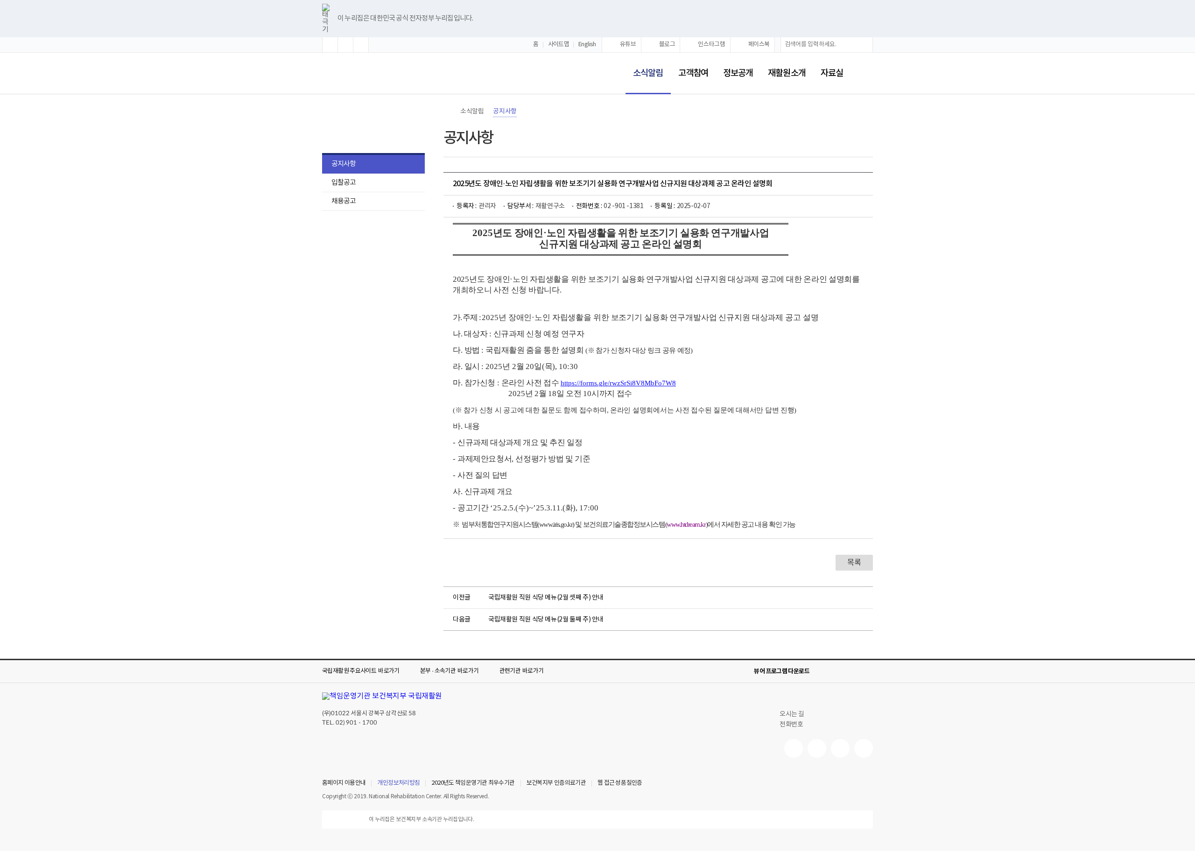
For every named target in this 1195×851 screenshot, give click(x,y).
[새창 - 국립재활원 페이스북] (863, 748)
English (587, 44)
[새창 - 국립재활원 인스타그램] (840, 748)
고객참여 (693, 73)
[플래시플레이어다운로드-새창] (867, 671)
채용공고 (343, 201)
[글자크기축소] (360, 44)
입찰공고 (343, 183)
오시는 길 (792, 714)
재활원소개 (786, 73)
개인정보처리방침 (398, 783)
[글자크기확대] (330, 44)
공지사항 (343, 164)
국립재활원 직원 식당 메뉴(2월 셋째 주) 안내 (546, 597)
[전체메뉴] (865, 73)
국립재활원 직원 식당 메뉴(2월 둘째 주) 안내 (546, 619)
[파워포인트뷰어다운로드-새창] (837, 671)
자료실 (832, 73)
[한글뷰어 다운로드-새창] (822, 671)
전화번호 (791, 724)
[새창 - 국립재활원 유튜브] (793, 748)
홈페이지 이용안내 (344, 783)
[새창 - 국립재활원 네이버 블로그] (817, 748)
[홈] (448, 111)
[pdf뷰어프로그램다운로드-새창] (852, 671)
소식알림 (644, 67)
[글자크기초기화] (345, 44)
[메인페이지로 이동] (353, 74)
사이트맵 (558, 44)
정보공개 (738, 73)
